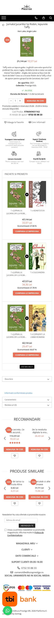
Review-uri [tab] (11, 405)
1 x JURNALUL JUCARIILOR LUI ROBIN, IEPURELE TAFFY (17, 212)
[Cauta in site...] (50, 18)
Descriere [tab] (9, 379)
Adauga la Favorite (15, 122)
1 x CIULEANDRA (37, 272)
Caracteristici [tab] (10, 399)
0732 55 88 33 (29, 567)
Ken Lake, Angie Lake (27, 31)
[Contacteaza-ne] (36, 18)
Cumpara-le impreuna (27, 231)
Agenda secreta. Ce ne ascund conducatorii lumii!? (15, 431)
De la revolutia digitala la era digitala (39, 431)
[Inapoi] (2, 25)
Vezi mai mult (27, 367)
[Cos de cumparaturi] (43, 18)
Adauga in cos (35, 100)
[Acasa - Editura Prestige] (27, 7)
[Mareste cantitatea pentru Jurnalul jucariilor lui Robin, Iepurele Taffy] (20, 100)
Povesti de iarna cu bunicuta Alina (14, 483)
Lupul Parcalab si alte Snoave (39, 483)
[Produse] (4, 18)
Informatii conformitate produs (18, 393)
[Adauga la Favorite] (14, 455)
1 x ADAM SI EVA (37, 210)
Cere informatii (38, 122)
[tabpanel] (27, 46)
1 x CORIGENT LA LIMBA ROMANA (37, 335)
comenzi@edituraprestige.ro (29, 572)
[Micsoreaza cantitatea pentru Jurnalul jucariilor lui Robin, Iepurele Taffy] (11, 100)
